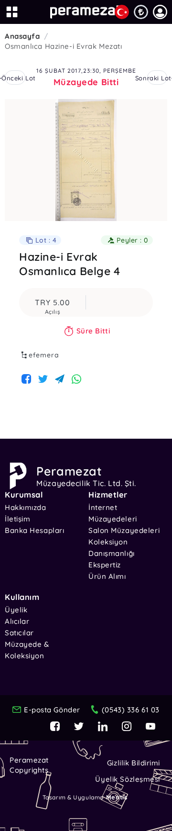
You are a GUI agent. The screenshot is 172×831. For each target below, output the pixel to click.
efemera (44, 355)
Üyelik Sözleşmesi (127, 779)
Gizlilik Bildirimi (133, 762)
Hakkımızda (25, 507)
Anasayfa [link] (22, 36)
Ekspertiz (104, 564)
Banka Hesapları (34, 530)
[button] (160, 12)
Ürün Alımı (107, 576)
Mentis (116, 797)
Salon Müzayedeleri (124, 530)
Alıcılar (17, 621)
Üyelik (16, 609)
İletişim (17, 518)
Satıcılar (19, 632)
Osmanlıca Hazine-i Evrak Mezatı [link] (63, 46)
